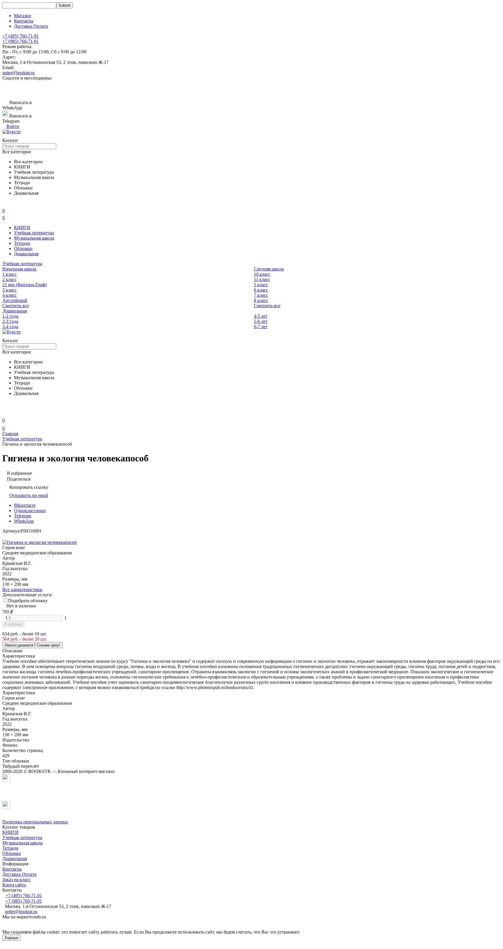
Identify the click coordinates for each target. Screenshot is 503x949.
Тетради (22, 243)
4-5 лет (261, 316)
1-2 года (10, 316)
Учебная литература (34, 232)
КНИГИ (22, 227)
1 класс (9, 274)
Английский (14, 300)
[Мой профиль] (5, 412)
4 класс (9, 295)
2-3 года (10, 321)
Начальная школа (19, 268)
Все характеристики (22, 589)
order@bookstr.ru (18, 72)
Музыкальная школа (34, 238)
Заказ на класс (16, 879)
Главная (10, 433)
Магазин (22, 15)
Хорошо (11, 938)
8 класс (261, 300)
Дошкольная (26, 253)
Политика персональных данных (35, 821)
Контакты (23, 20)
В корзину (13, 624)
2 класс (9, 279)
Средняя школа (269, 268)
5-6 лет (261, 321)
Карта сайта (14, 884)
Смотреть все (15, 305)
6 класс (261, 289)
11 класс (262, 279)
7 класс (261, 295)
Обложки (23, 248)
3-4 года (10, 326)
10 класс (262, 274)
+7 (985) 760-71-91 (20, 41)
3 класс (9, 289)
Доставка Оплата (31, 26)
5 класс (261, 284)
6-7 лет (261, 326)
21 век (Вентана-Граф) (24, 284)
